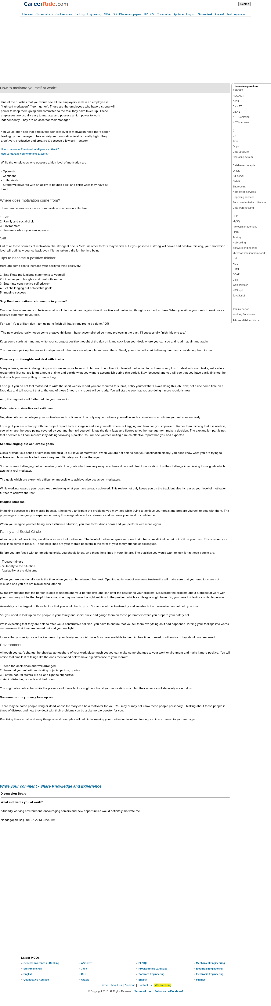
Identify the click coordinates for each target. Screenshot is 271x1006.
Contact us (145, 985)
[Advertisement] (69, 50)
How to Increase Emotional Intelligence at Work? (30, 149)
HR (146, 14)
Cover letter (164, 14)
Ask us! (219, 14)
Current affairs (44, 14)
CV (152, 14)
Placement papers (130, 14)
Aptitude (178, 14)
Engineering (94, 14)
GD (115, 14)
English (190, 14)
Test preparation (236, 14)
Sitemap (130, 985)
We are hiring (163, 985)
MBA (107, 14)
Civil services (63, 14)
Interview (27, 14)
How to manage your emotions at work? (24, 153)
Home (104, 985)
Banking (79, 14)
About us (116, 985)
